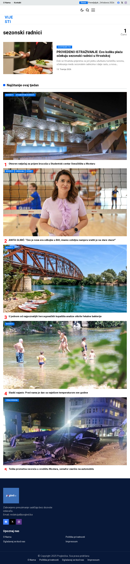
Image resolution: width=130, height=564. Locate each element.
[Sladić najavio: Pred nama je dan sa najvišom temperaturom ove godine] (65, 355)
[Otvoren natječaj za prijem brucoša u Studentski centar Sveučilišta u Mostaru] (65, 126)
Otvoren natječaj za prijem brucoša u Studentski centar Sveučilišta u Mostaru (52, 163)
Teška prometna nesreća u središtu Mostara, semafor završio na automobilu (51, 469)
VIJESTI (9, 19)
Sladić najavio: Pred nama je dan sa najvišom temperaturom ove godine (48, 392)
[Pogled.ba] (11, 495)
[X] (122, 2)
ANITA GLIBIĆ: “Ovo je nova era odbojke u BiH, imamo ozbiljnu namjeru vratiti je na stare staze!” (62, 240)
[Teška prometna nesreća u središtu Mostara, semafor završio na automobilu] (65, 431)
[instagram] (126, 3)
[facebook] (118, 3)
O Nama (6, 2)
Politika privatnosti (75, 537)
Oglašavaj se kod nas (14, 541)
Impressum (72, 541)
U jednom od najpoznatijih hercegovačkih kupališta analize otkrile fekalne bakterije (55, 316)
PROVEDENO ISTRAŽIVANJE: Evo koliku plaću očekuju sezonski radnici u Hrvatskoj (90, 54)
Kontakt (17, 2)
